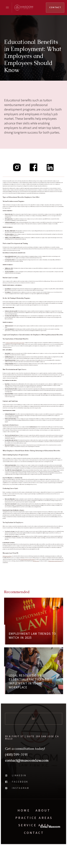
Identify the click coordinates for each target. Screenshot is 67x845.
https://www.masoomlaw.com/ (55, 560)
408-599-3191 (36, 560)
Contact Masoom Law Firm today (27, 559)
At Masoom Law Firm (7, 556)
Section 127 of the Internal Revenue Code (15, 342)
